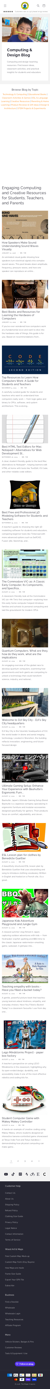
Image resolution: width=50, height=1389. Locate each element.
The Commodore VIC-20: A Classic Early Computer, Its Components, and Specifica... (23, 585)
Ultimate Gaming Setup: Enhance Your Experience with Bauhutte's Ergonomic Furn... (22, 789)
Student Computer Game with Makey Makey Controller (20, 1120)
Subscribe (9, 1286)
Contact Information (14, 1234)
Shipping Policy (12, 1205)
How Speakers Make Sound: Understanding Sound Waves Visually (20, 246)
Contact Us (10, 1193)
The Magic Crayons (28, 1384)
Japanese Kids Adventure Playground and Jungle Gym (19, 922)
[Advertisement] (25, 144)
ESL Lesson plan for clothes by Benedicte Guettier (21, 856)
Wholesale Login (12, 1314)
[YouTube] (6, 1174)
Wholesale (10, 1308)
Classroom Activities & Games (16, 98)
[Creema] (44, 1174)
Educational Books (37, 94)
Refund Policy (11, 1210)
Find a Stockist (12, 1302)
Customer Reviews (13, 1348)
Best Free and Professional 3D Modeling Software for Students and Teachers (25, 516)
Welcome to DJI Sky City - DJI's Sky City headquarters (24, 721)
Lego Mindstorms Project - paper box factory (23, 1054)
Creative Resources (20, 101)
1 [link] (11, 1161)
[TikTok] (13, 1174)
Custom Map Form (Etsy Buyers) (19, 1262)
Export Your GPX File (14, 1280)
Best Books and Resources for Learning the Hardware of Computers (21, 315)
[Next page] (39, 1161)
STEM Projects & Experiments (32, 108)
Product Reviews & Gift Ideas (25, 105)
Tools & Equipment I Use (16, 1353)
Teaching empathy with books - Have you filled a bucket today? (22, 988)
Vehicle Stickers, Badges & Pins (19, 1342)
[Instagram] (20, 1174)
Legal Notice (11, 1228)
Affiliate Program (13, 1325)
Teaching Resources (14, 1320)
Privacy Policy (11, 1222)
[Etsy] (38, 1174)
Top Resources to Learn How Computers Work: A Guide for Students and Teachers (20, 381)
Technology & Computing (15, 94)
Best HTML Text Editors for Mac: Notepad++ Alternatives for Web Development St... (22, 450)
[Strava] (26, 1174)
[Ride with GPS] (32, 1174)
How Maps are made (14, 1268)
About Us (9, 1199)
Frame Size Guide (13, 1274)
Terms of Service (12, 1240)
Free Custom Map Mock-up (17, 1256)
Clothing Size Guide (14, 1216)
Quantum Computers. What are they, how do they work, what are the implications (25, 654)
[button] (5, 6)
